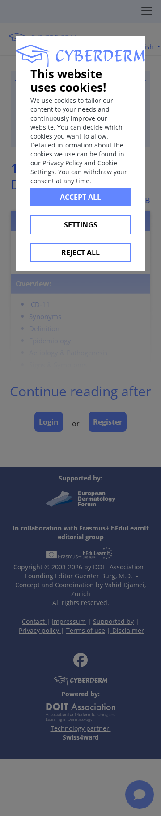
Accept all (80, 197)
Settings (80, 225)
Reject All (80, 252)
